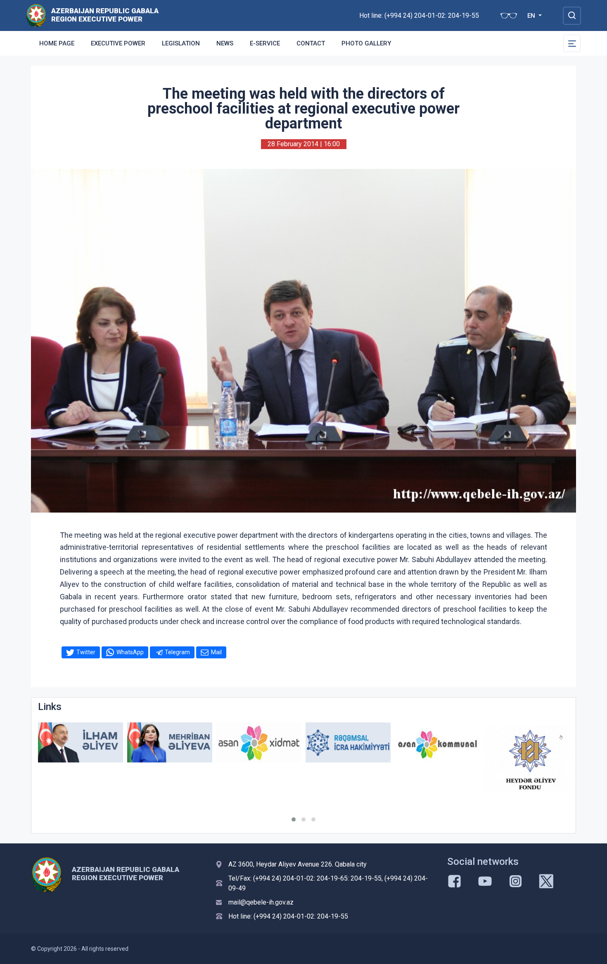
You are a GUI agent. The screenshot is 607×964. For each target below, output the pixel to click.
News (224, 43)
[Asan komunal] (437, 742)
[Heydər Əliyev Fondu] (526, 758)
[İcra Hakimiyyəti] (36, 15)
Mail (216, 652)
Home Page (56, 43)
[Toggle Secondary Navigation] (572, 43)
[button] (294, 819)
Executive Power (118, 43)
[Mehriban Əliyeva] (169, 742)
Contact (310, 43)
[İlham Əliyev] (80, 742)
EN (532, 15)
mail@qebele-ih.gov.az (261, 902)
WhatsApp (130, 652)
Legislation (181, 43)
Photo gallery (366, 43)
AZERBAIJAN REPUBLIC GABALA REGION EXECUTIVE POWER (105, 15)
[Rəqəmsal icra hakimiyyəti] (348, 742)
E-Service (265, 43)
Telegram (177, 652)
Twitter (85, 652)
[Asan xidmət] (258, 742)
